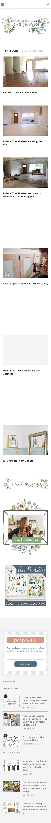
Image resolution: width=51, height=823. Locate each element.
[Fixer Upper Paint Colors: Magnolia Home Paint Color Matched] (11, 701)
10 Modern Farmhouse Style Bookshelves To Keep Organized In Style (34, 765)
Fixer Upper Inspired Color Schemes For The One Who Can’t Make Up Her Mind (35, 720)
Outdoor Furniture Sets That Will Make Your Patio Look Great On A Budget (35, 787)
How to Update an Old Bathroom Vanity (25, 283)
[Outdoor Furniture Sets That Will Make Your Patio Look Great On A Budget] (11, 786)
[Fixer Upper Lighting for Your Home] (11, 741)
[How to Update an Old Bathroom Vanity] (25, 263)
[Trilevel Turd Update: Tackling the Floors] (25, 121)
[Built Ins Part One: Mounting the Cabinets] (25, 350)
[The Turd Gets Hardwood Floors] (25, 71)
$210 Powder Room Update (18, 460)
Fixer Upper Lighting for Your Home (33, 738)
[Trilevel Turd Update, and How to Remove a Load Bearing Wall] (25, 172)
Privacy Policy (9, 681)
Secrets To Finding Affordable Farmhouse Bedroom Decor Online (35, 806)
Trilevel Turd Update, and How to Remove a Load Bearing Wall (22, 195)
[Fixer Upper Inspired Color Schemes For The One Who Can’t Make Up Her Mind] (11, 720)
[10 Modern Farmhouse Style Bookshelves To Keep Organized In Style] (11, 765)
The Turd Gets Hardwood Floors (21, 92)
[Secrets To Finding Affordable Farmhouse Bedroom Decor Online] (11, 807)
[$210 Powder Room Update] (25, 440)
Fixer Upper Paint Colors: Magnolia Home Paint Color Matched (35, 700)
